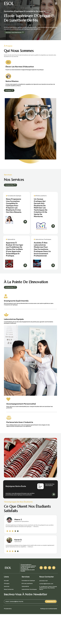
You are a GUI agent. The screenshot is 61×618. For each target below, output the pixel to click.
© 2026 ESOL (8, 608)
